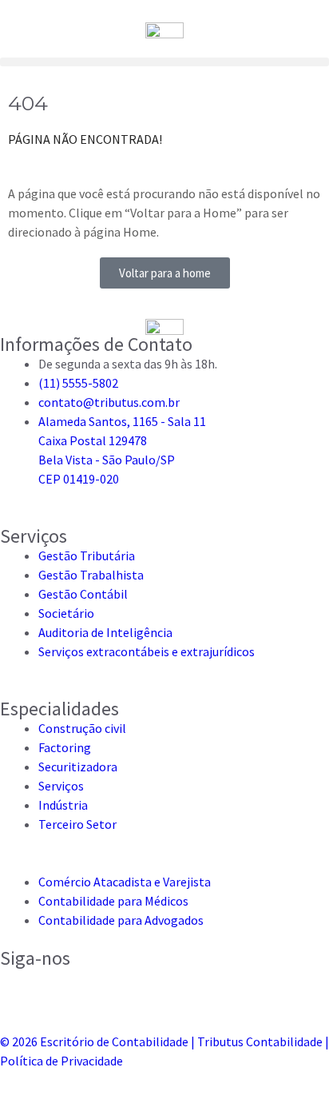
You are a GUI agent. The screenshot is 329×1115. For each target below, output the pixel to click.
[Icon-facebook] (62, 988)
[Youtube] (189, 988)
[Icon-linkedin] (105, 988)
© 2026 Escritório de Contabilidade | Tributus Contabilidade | (164, 1041)
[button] (164, 62)
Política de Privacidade (61, 1061)
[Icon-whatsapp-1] (147, 988)
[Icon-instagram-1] (20, 988)
